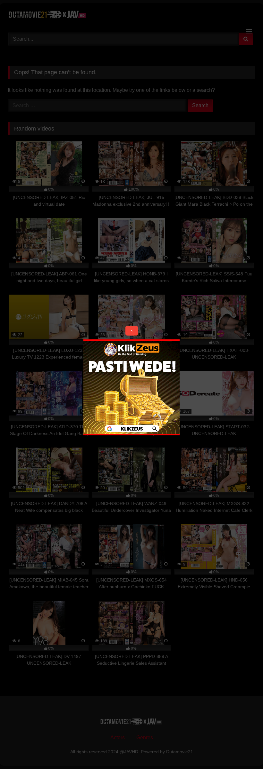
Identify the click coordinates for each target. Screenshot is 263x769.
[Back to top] (243, 750)
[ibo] (131, 433)
